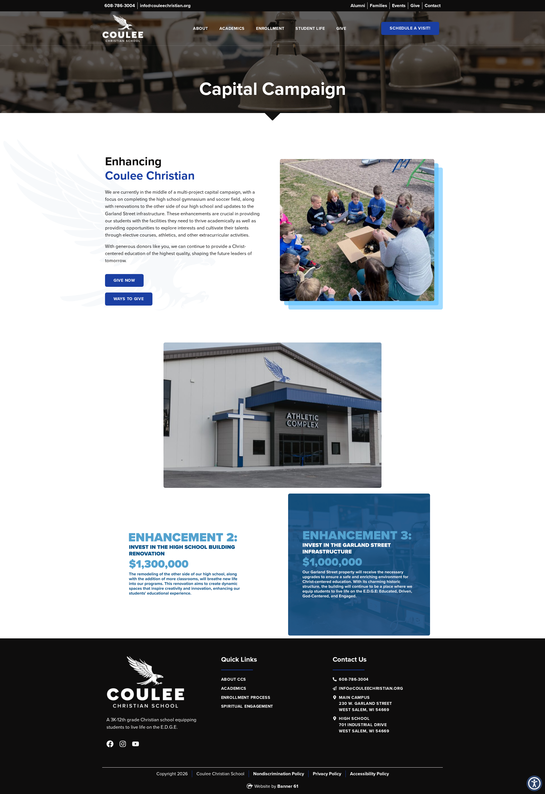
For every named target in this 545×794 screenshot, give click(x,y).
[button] (534, 783)
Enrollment (270, 28)
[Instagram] (122, 743)
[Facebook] (110, 743)
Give (341, 28)
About (200, 28)
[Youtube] (135, 743)
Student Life (310, 28)
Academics (232, 28)
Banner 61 (287, 786)
